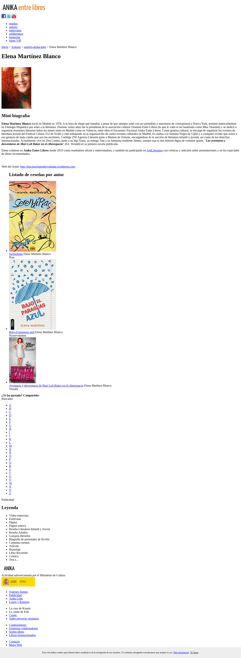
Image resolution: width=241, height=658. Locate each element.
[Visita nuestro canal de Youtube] (14, 17)
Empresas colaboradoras (23, 628)
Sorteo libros (16, 631)
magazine (14, 37)
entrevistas (15, 30)
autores (13, 27)
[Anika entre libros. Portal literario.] (26, 12)
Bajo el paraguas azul (21, 332)
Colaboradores (17, 625)
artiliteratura (16, 33)
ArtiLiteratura (154, 150)
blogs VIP (15, 40)
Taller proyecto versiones (24, 618)
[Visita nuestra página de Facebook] (4, 17)
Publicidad (15, 595)
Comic (13, 615)
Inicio (5, 47)
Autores (16, 47)
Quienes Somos (18, 591)
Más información (181, 652)
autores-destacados (35, 47)
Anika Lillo (16, 598)
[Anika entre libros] (21, 571)
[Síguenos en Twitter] (9, 17)
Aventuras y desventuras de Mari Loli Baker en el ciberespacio (46, 385)
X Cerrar (194, 652)
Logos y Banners (19, 602)
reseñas (13, 23)
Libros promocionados (22, 635)
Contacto (14, 641)
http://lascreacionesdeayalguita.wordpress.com (47, 166)
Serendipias (16, 254)
